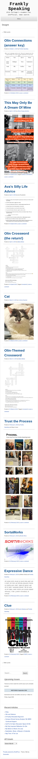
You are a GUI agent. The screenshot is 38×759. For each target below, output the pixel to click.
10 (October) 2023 (13, 93)
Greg (6, 712)
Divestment (29, 174)
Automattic (6, 754)
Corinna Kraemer (23, 300)
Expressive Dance (18, 571)
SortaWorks (13, 532)
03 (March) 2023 (13, 340)
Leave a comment (23, 93)
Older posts (6, 32)
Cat (7, 296)
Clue (8, 605)
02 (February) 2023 (14, 522)
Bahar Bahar (21, 242)
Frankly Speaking (19, 6)
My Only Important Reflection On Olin (16, 726)
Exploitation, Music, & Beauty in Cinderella (17, 731)
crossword (24, 284)
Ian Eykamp (23, 609)
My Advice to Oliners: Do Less (14, 729)
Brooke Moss (23, 536)
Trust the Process (18, 421)
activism (24, 174)
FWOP (25, 654)
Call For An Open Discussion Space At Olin (18, 724)
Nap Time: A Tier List (11, 733)
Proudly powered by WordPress (11, 752)
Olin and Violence (10, 714)
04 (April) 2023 (13, 174)
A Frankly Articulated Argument (14, 717)
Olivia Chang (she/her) (23, 111)
